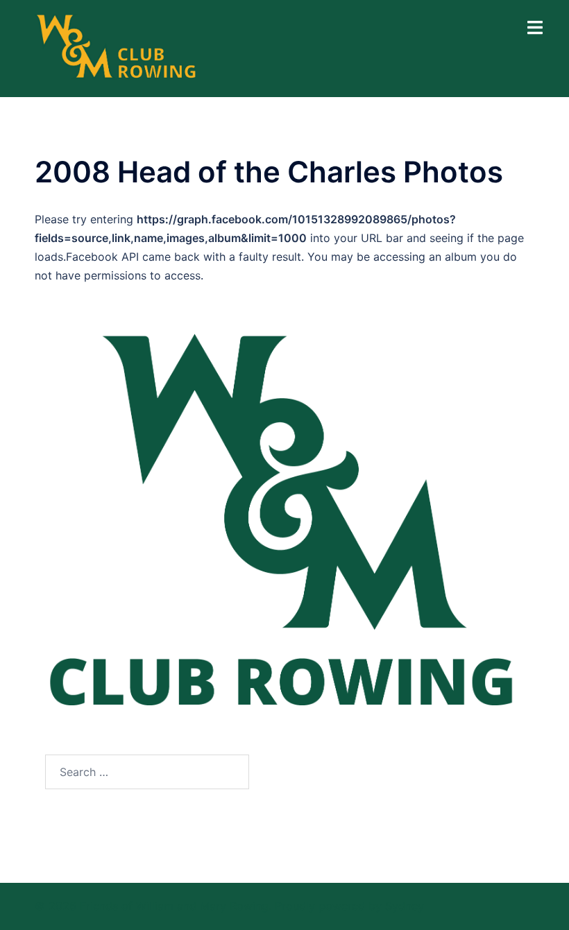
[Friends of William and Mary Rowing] (117, 47)
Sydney (404, 906)
